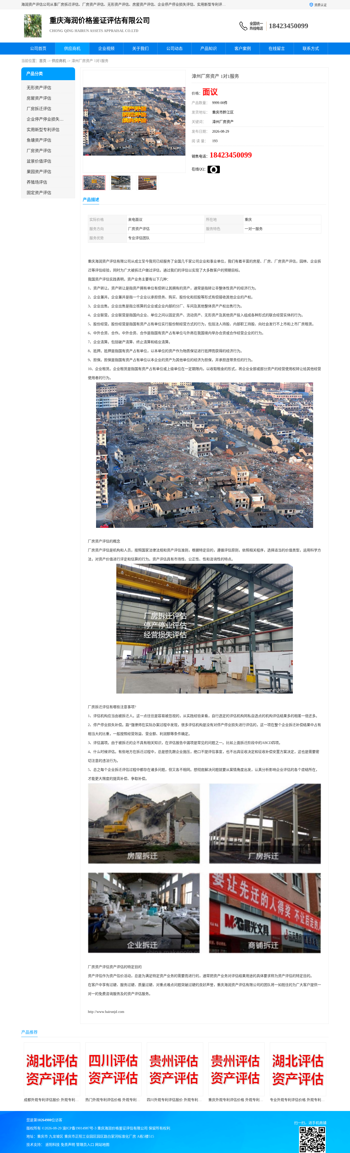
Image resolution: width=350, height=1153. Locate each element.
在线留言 (277, 48)
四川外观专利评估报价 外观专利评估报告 (118, 1100)
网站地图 (102, 1145)
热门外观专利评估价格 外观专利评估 (53, 1100)
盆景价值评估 (39, 161)
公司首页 (38, 48)
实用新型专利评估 (43, 130)
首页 (42, 61)
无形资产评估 (39, 88)
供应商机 (72, 48)
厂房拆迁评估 (39, 109)
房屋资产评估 (39, 98)
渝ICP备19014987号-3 (79, 1128)
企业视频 (106, 48)
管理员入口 (85, 1145)
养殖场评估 (37, 182)
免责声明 (68, 1145)
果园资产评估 (39, 172)
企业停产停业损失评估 (45, 119)
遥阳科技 (52, 1145)
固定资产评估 (39, 193)
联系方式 (311, 48)
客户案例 (242, 48)
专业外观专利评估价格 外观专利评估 (237, 1100)
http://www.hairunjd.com (106, 1012)
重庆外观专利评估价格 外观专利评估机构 (179, 1100)
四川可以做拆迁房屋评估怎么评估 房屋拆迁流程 (308, 1100)
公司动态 (174, 48)
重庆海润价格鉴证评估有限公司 (122, 1128)
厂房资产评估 (39, 151)
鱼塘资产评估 (39, 140)
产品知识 (208, 48)
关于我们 (140, 48)
